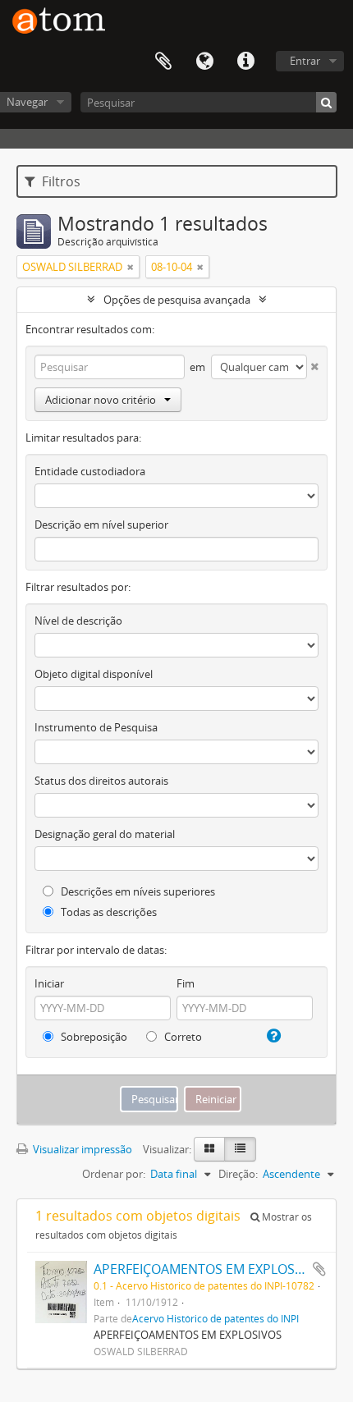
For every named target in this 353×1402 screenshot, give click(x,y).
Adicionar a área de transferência (319, 1269)
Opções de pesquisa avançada (176, 299)
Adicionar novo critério (100, 399)
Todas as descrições (107, 912)
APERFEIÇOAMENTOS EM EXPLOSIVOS (208, 1269)
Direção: (238, 1173)
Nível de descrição (78, 620)
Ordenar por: (113, 1173)
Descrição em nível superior (101, 524)
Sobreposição (92, 1036)
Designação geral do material (104, 834)
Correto (182, 1036)
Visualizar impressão (81, 1149)
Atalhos (245, 61)
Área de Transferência (163, 61)
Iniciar (49, 983)
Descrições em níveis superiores (136, 891)
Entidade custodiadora (89, 471)
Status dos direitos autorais (101, 780)
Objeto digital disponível (93, 674)
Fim (185, 983)
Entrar (305, 60)
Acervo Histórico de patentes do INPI (215, 1318)
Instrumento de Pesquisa (96, 727)
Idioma (204, 61)
